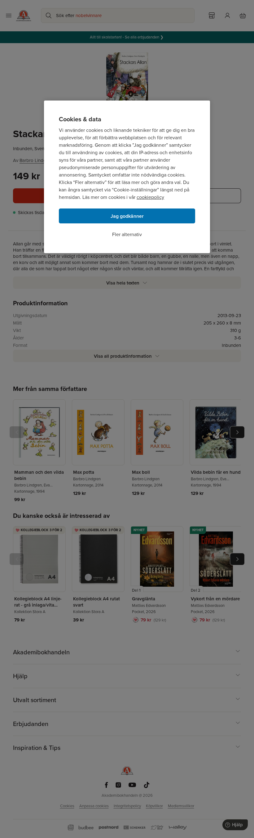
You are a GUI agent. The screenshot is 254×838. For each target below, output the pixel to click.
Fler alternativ (127, 234)
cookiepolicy (150, 197)
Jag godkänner (127, 216)
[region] (127, 177)
